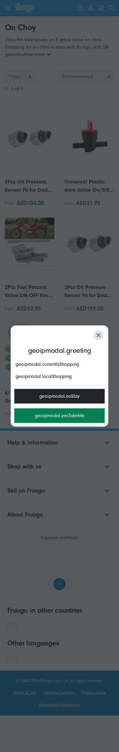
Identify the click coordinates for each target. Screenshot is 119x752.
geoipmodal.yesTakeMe (60, 415)
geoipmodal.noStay (59, 396)
